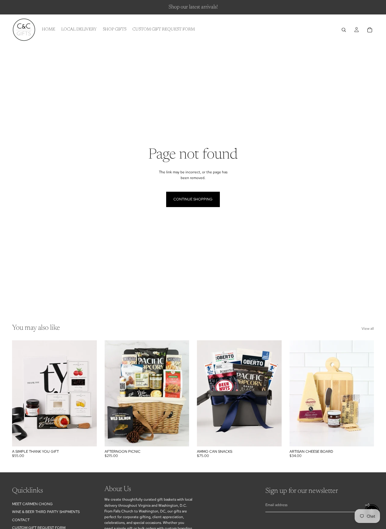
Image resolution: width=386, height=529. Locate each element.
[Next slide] (88, 393)
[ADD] (87, 437)
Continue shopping (193, 199)
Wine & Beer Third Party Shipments (46, 511)
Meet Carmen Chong (32, 504)
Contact (21, 520)
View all (368, 328)
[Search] (343, 29)
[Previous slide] (21, 393)
